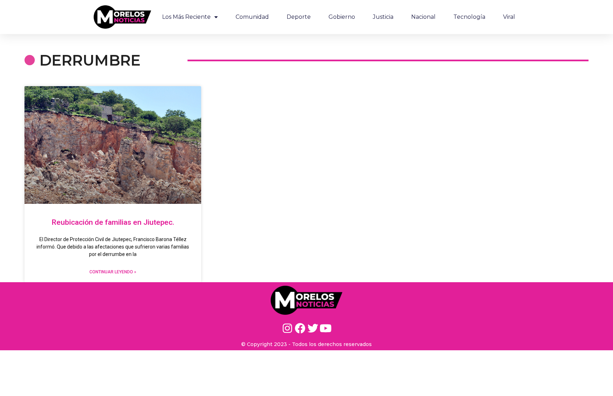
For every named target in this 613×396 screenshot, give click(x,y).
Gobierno (341, 16)
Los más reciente (186, 16)
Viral (509, 16)
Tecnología (469, 16)
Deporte (299, 16)
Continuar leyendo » (112, 271)
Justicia (383, 16)
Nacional (423, 16)
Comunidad (252, 16)
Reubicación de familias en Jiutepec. (113, 222)
